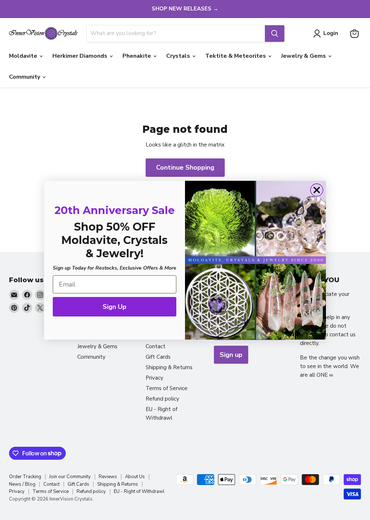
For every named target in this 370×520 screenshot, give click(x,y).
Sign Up (114, 306)
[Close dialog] (316, 190)
